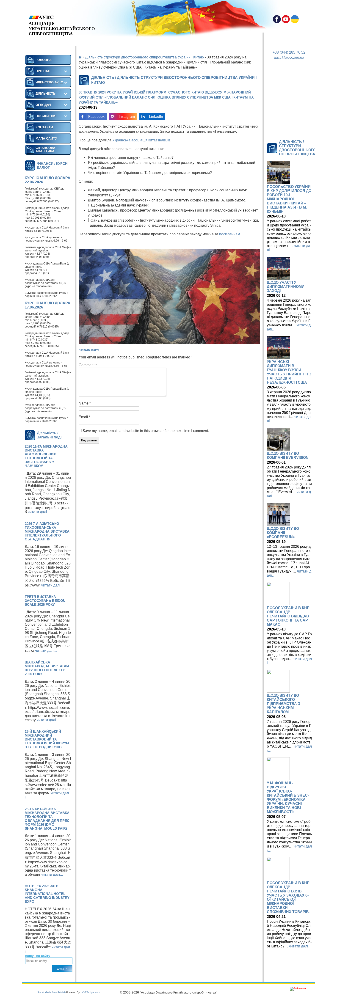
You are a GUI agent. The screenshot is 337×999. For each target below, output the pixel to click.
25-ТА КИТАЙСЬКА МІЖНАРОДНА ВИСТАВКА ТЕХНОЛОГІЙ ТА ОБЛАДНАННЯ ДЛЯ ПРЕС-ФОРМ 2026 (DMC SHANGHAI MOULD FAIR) (48, 818)
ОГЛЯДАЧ (43, 105)
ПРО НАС (43, 71)
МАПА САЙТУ (46, 138)
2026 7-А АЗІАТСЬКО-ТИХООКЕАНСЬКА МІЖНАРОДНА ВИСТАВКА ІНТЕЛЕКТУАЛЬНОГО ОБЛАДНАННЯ (47, 531)
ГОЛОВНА (44, 60)
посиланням (229, 234)
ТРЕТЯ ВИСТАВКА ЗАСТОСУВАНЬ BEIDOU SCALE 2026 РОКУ (45, 600)
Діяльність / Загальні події (50, 435)
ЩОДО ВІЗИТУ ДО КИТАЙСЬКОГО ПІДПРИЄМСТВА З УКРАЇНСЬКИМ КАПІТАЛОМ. (283, 704)
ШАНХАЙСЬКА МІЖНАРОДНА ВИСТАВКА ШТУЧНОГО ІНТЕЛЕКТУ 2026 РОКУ (47, 668)
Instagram (127, 116)
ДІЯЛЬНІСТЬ (45, 93)
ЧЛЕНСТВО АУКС (49, 82)
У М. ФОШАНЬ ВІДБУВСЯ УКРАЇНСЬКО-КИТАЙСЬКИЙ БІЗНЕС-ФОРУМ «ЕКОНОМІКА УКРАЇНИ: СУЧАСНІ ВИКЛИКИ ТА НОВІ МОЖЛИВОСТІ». (288, 797)
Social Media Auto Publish (51, 992)
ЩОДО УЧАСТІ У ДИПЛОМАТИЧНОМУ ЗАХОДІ (285, 287)
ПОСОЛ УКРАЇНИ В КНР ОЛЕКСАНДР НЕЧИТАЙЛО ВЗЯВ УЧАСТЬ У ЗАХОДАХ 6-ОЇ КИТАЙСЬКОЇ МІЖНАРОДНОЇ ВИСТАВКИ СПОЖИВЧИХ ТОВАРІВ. (288, 897)
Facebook (96, 116)
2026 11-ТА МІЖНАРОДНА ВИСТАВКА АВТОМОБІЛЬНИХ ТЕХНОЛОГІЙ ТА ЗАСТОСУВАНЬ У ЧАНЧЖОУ (46, 456)
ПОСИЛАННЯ (46, 116)
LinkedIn (156, 116)
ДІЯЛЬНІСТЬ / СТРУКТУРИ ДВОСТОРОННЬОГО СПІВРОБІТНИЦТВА (297, 148)
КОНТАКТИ (44, 127)
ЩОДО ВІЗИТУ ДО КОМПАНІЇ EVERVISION (288, 455)
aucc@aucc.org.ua (289, 57)
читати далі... (39, 512)
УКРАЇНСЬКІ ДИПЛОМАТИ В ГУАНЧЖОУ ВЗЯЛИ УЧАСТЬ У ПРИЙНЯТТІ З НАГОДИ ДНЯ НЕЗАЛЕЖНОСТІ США (289, 372)
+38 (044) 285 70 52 (289, 52)
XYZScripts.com (91, 992)
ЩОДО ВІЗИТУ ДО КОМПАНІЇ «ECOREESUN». (283, 533)
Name (85, 403)
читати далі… (300, 946)
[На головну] (62, 17)
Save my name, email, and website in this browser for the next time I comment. (146, 431)
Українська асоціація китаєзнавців (141, 140)
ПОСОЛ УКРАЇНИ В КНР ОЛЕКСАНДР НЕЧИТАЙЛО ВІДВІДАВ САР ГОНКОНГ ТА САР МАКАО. (288, 616)
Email (84, 417)
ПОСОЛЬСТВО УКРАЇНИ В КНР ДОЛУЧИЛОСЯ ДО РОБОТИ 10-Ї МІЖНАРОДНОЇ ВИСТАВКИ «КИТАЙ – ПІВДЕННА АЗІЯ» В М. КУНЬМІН (289, 199)
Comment (88, 365)
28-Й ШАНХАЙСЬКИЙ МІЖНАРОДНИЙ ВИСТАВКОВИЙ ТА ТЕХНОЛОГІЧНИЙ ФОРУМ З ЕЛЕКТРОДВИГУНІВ (47, 739)
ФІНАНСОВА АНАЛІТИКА (45, 149)
